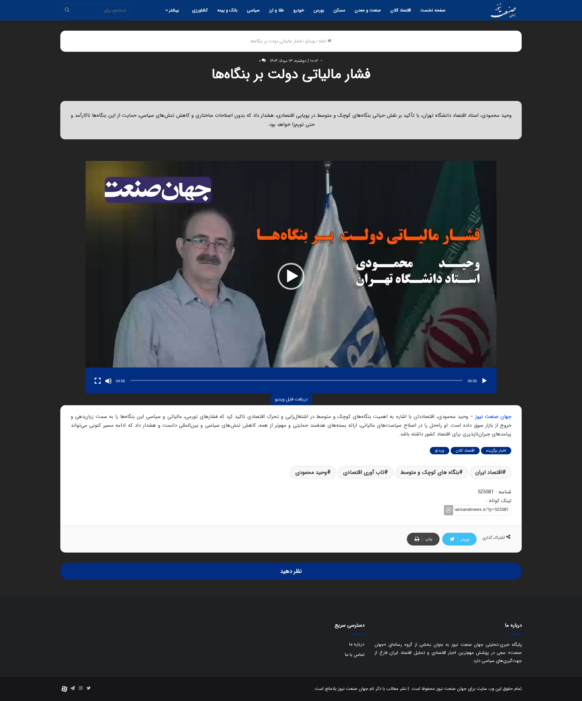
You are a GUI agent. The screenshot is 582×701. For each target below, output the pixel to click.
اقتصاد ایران (488, 472)
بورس (319, 10)
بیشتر (174, 10)
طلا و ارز (276, 10)
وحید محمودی (311, 472)
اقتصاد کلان (400, 10)
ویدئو (310, 41)
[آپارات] (64, 689)
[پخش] (484, 381)
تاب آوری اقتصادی (363, 472)
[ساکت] (108, 381)
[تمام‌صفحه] (97, 381)
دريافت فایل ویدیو (291, 399)
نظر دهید (291, 571)
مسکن (339, 10)
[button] (291, 276)
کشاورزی (200, 10)
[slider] (296, 380)
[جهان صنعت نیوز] (503, 10)
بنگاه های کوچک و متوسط (429, 472)
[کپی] (448, 510)
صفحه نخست (433, 10)
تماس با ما (354, 654)
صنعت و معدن (368, 10)
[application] (291, 276)
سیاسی (253, 10)
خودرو (298, 10)
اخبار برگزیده (496, 450)
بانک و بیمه (227, 10)
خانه (323, 41)
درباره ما (356, 644)
